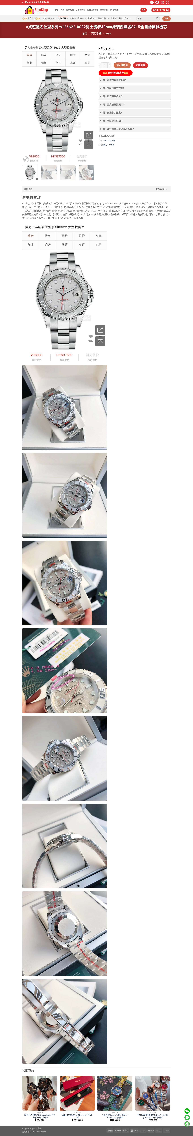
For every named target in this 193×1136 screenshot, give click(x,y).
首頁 (57, 10)
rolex (108, 33)
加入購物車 (122, 65)
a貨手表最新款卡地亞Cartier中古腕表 (77, 1116)
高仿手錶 (62, 18)
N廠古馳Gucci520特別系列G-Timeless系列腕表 (115, 1116)
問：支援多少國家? (112, 112)
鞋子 (80, 18)
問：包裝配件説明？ (113, 120)
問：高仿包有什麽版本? (114, 80)
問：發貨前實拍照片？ (114, 104)
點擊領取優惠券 (115, 72)
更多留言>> (161, 189)
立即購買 (140, 65)
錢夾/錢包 (89, 18)
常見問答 (104, 10)
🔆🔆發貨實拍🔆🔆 (31, 18)
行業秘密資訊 (92, 10)
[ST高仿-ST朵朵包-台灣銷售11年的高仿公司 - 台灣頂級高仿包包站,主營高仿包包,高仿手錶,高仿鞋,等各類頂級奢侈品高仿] (36, 10)
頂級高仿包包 (48, 18)
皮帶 (72, 18)
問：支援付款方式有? (113, 88)
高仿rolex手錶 (108, 145)
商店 (62, 10)
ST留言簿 (114, 10)
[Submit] (157, 18)
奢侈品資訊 (123, 18)
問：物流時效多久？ (113, 96)
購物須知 (70, 10)
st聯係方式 (80, 10)
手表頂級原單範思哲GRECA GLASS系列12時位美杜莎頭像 (152, 1116)
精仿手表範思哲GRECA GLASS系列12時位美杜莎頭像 (39, 1116)
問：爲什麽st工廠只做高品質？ (118, 129)
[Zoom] (26, 159)
